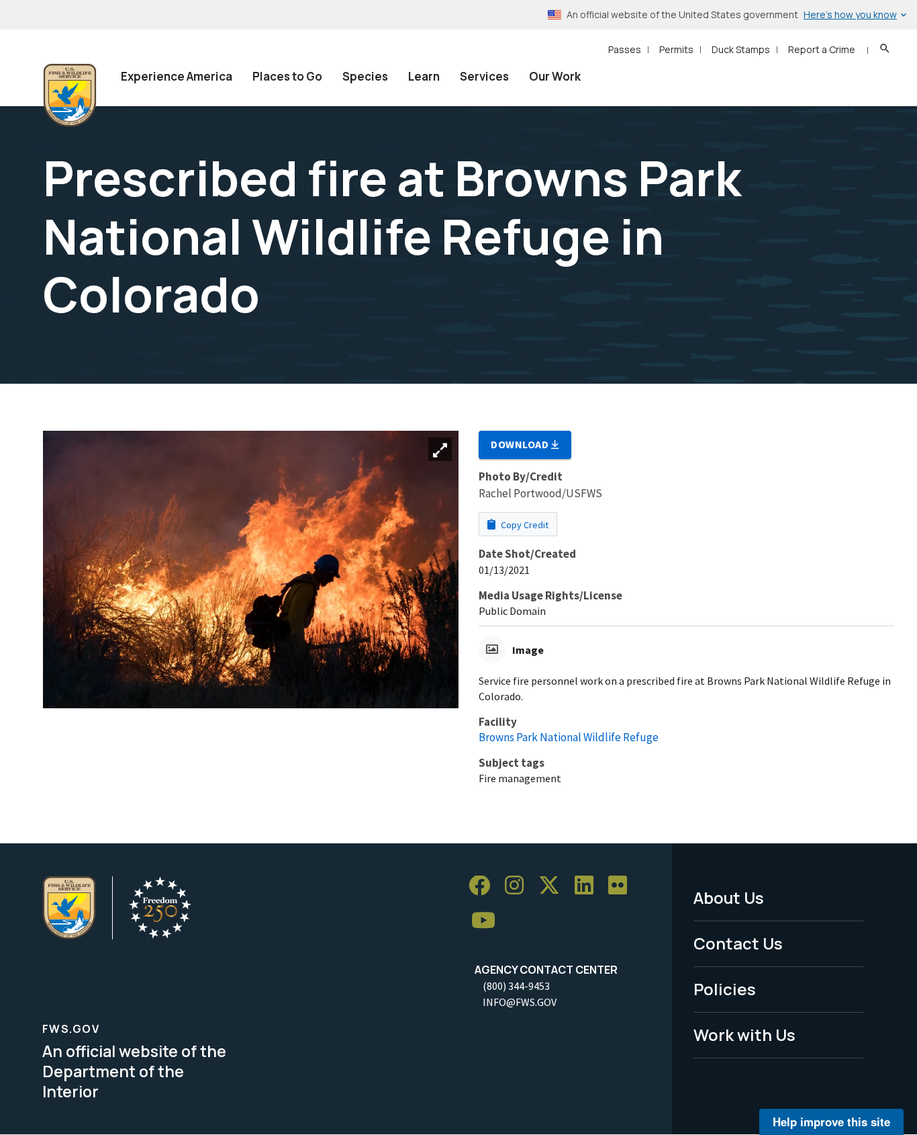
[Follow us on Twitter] (553, 886)
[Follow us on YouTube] (488, 921)
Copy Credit (523, 525)
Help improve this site (831, 1121)
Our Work (555, 76)
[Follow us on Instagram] (519, 886)
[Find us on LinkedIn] (589, 886)
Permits (676, 49)
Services (484, 76)
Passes (624, 49)
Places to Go (287, 76)
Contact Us (738, 943)
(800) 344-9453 (516, 986)
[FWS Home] (70, 95)
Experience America (176, 76)
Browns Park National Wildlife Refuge (569, 737)
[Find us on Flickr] (622, 886)
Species (365, 76)
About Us (728, 897)
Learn (424, 76)
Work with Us (744, 1034)
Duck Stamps (741, 49)
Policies (724, 989)
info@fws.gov (520, 1002)
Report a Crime (821, 49)
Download (521, 444)
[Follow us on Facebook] (484, 886)
